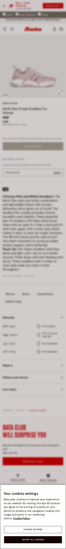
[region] (33, 516)
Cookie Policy (21, 518)
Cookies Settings (33, 529)
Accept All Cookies (33, 539)
